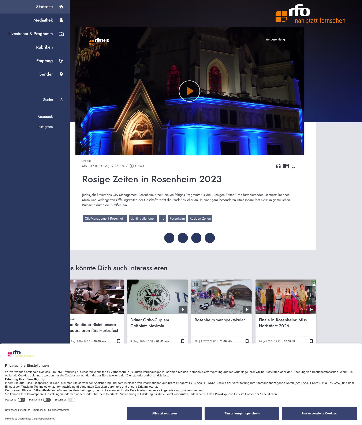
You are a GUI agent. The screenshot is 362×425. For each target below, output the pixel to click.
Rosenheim (177, 218)
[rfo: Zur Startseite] (310, 13)
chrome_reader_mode (286, 166)
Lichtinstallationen (142, 218)
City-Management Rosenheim (105, 218)
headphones (278, 166)
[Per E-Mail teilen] (210, 238)
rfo (162, 218)
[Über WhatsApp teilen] (196, 238)
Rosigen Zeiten (200, 218)
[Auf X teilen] (183, 238)
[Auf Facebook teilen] (169, 238)
